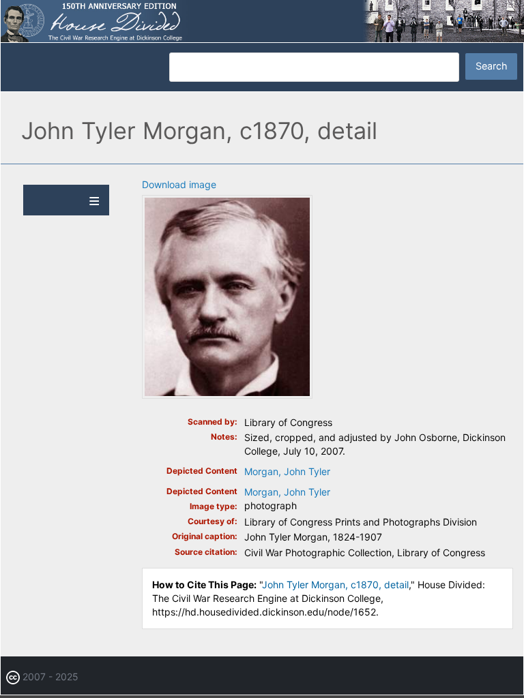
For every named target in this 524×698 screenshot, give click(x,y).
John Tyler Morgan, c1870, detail (335, 584)
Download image (179, 184)
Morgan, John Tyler (287, 471)
